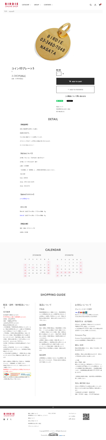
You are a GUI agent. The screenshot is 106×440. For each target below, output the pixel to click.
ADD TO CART (77, 81)
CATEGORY (25, 5)
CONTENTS (47, 5)
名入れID (11, 11)
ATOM (53, 413)
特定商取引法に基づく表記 (63, 109)
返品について (59, 106)
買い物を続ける (60, 111)
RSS (49, 413)
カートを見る (72, 416)
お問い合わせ (72, 419)
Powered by (44, 435)
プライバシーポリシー (33, 426)
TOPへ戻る (53, 407)
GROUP (36, 5)
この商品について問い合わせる (75, 96)
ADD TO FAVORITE (76, 90)
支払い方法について (33, 420)
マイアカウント (72, 413)
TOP (5, 11)
